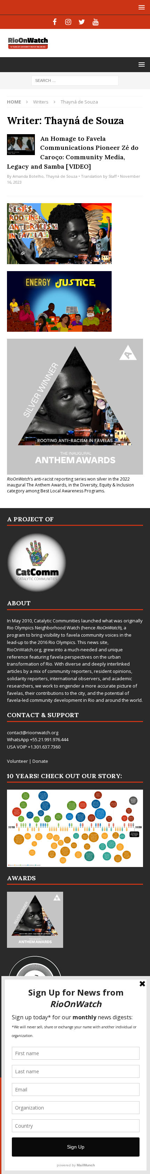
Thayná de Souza (61, 176)
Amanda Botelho (28, 176)
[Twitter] (82, 22)
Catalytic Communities (57, 620)
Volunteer (17, 761)
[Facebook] (54, 22)
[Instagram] (68, 22)
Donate (40, 761)
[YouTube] (95, 22)
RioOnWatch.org (24, 649)
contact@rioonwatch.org (32, 732)
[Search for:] (75, 80)
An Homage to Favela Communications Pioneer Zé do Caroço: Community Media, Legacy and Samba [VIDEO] (72, 152)
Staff (112, 176)
